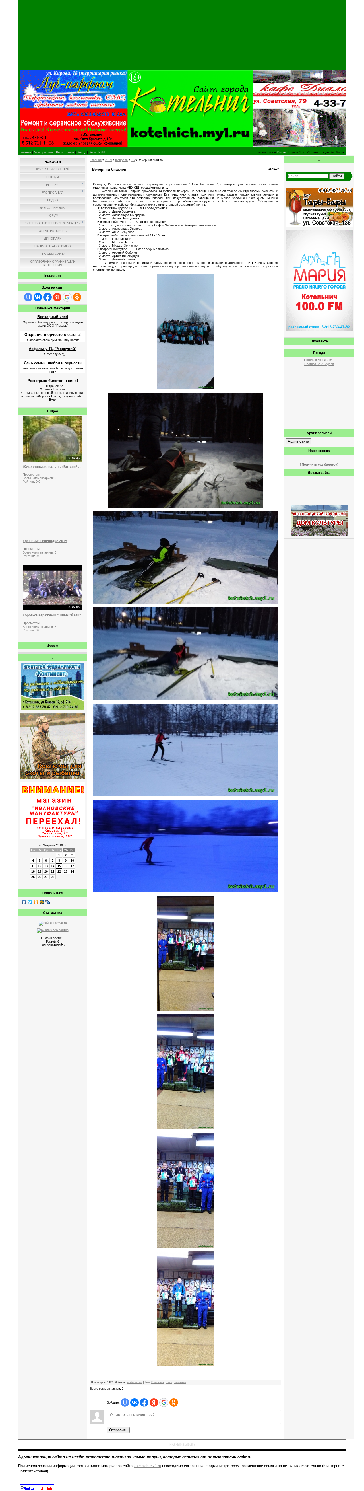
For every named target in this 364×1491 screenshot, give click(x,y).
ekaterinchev (134, 1382)
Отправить (118, 1430)
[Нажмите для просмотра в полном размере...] (185, 388)
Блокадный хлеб (52, 317)
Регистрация (65, 152)
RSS (101, 152)
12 (39, 866)
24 (72, 871)
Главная (25, 152)
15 (59, 866)
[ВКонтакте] (24, 902)
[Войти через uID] (28, 297)
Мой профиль (43, 152)
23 (65, 871)
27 (46, 877)
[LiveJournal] (48, 902)
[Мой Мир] (42, 902)
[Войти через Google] (67, 297)
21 (52, 871)
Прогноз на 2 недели (319, 364)
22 (59, 871)
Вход (92, 152)
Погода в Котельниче (319, 359)
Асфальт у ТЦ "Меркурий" (52, 349)
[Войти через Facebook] (47, 297)
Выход (81, 152)
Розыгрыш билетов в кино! (53, 381)
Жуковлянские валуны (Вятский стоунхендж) (52, 467)
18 (33, 871)
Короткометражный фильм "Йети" (52, 615)
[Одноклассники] (36, 902)
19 (39, 871)
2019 (108, 160)
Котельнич (157, 1382)
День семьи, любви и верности (53, 363)
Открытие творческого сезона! (52, 334)
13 (46, 866)
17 (72, 866)
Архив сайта (298, 441)
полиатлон (180, 1382)
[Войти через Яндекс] (57, 297)
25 (33, 877)
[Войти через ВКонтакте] (38, 297)
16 (65, 866)
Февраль (121, 160)
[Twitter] (30, 902)
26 (39, 877)
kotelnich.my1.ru (147, 1466)
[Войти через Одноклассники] (77, 297)
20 (46, 871)
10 (72, 860)
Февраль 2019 (53, 845)
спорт (169, 1382)
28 (52, 877)
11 (33, 866)
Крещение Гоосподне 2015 (45, 541)
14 (52, 866)
